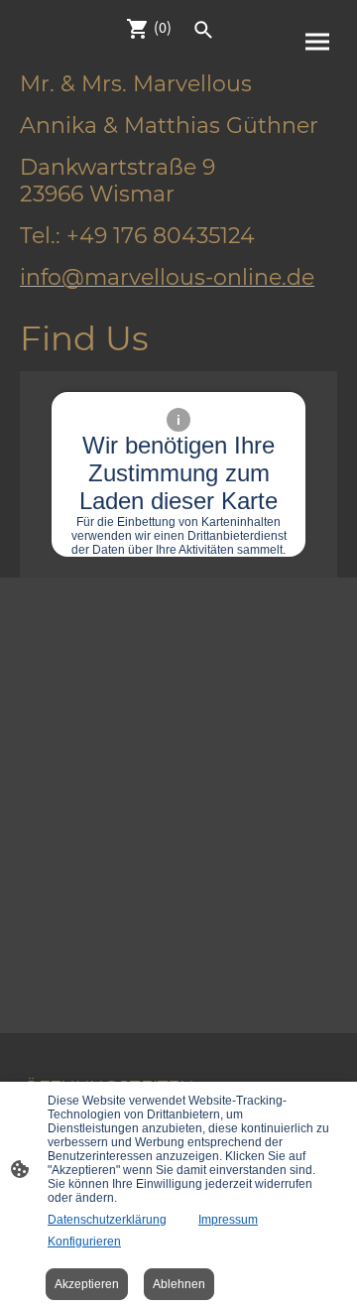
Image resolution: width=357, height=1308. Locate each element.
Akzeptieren (87, 1284)
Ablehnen (179, 1284)
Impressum (228, 1220)
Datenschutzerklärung (107, 1220)
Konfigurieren (84, 1241)
